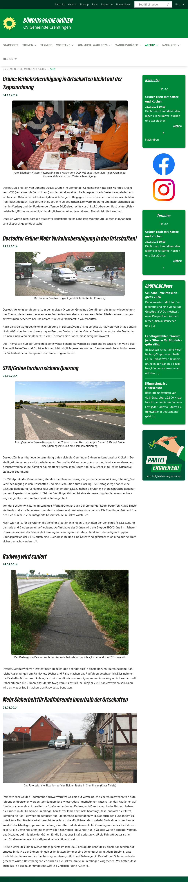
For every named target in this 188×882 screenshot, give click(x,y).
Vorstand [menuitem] (63, 45)
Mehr (176, 126)
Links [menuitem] (178, 4)
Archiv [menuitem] (150, 45)
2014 (52, 69)
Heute (164, 89)
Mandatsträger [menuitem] (126, 45)
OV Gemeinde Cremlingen (19, 69)
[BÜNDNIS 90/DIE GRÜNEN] (9, 23)
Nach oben (152, 139)
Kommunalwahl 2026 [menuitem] (92, 45)
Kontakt (72, 4)
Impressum (107, 4)
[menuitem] (59, 4)
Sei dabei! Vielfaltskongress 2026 (161, 295)
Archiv (42, 69)
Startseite (59, 4)
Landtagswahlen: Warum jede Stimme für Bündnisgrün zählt (163, 340)
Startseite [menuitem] (10, 45)
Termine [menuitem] (46, 45)
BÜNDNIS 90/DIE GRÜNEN (48, 20)
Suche (95, 4)
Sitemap (84, 4)
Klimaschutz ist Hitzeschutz (156, 385)
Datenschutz (123, 4)
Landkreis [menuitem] (169, 45)
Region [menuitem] (8, 59)
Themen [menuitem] (27, 45)
